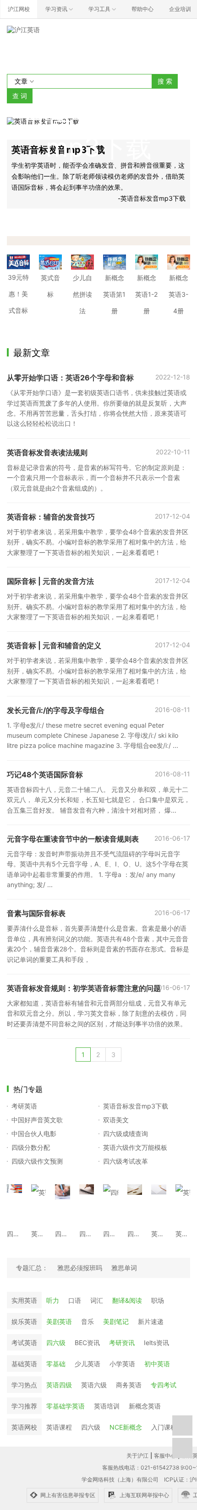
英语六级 (94, 1385)
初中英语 (157, 1364)
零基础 (56, 1364)
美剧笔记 (116, 1321)
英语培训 (107, 1406)
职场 (157, 1300)
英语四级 (59, 1385)
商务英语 (129, 1385)
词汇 (96, 1300)
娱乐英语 (24, 1321)
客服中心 (165, 1455)
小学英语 (122, 1364)
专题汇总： (32, 1268)
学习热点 (24, 1385)
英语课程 (59, 1427)
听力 (52, 1300)
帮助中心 (142, 9)
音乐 (87, 1321)
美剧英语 (59, 1321)
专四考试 (163, 1385)
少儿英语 (87, 1364)
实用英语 (24, 1300)
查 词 (19, 96)
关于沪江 (137, 1455)
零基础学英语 (65, 1406)
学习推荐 (24, 1406)
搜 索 (165, 81)
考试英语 (24, 1342)
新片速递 (151, 1321)
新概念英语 (145, 1406)
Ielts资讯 (156, 1342)
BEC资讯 (87, 1342)
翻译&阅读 (127, 1300)
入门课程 (164, 1427)
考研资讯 (122, 1342)
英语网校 (24, 1427)
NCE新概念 (125, 1427)
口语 (74, 1300)
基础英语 (24, 1364)
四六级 (56, 1342)
